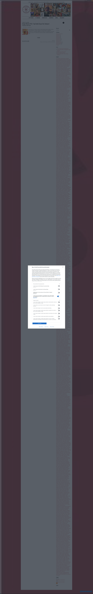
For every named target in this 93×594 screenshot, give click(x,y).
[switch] (58, 286)
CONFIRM (39, 323)
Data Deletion (41, 326)
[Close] (63, 267)
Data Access (46, 326)
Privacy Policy (52, 326)
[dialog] (46, 297)
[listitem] (46, 283)
